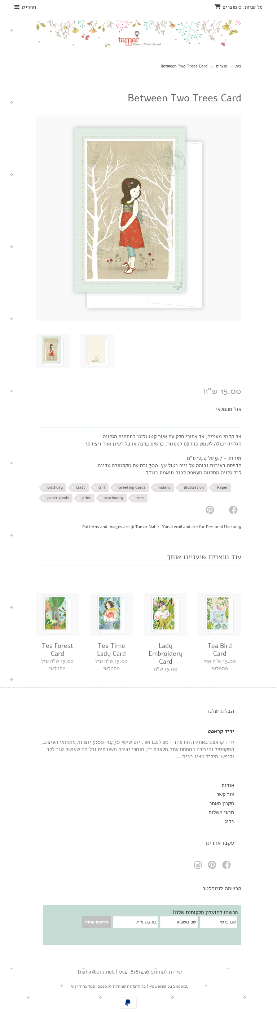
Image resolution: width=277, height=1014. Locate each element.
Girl (101, 487)
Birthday (55, 487)
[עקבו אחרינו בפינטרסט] (213, 867)
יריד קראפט (220, 731)
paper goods (58, 498)
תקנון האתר (221, 803)
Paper (222, 487)
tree (140, 498)
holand (165, 487)
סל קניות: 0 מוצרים (243, 7)
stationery (113, 498)
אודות (227, 785)
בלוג (229, 821)
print (86, 498)
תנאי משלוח (221, 812)
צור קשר (225, 794)
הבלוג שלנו (221, 711)
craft (80, 487)
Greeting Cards (131, 487)
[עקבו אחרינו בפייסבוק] (227, 867)
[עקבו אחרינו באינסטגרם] (199, 867)
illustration (194, 487)
